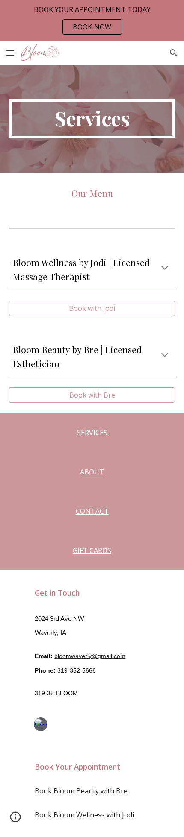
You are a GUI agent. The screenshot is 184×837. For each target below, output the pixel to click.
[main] (92, 118)
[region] (92, 20)
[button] (10, 52)
